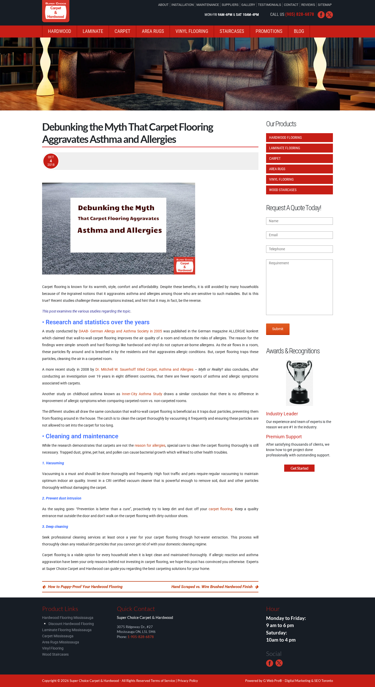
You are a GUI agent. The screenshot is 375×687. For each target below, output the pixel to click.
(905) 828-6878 (299, 14)
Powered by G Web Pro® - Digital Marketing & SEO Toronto (289, 681)
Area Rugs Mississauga (60, 642)
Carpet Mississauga (57, 636)
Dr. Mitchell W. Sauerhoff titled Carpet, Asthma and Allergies (144, 369)
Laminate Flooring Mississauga (67, 630)
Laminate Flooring (284, 148)
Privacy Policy (188, 681)
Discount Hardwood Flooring (71, 624)
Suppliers (230, 5)
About (163, 5)
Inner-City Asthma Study (142, 394)
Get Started (299, 468)
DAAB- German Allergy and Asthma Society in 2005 (120, 331)
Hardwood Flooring (285, 137)
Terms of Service (163, 681)
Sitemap (325, 5)
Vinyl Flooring (192, 31)
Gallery (248, 5)
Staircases (232, 31)
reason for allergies (150, 445)
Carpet (122, 31)
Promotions (269, 31)
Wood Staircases (282, 190)
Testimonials (269, 5)
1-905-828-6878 (141, 637)
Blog (299, 31)
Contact (291, 5)
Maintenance (207, 5)
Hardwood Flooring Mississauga (67, 618)
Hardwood (59, 31)
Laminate (93, 31)
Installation (182, 5)
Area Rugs (153, 31)
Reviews (308, 5)
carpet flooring (221, 509)
